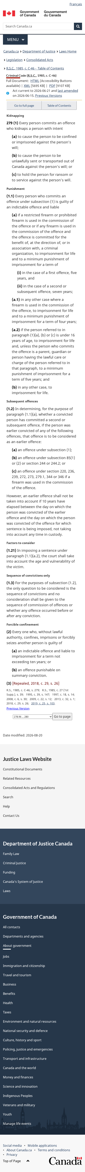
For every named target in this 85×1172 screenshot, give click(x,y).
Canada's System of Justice (23, 881)
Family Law (11, 854)
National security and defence (25, 1031)
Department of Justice (39, 51)
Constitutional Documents (22, 769)
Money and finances (18, 1077)
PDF (52, 86)
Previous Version (18, 708)
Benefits (9, 993)
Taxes (7, 1012)
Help (6, 806)
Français (76, 4)
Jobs (6, 956)
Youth (7, 1114)
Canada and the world (19, 1068)
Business (9, 984)
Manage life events (17, 1123)
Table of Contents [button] (59, 105)
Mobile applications (42, 1145)
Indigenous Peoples (18, 1096)
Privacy (12, 1154)
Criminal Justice (14, 863)
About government (17, 945)
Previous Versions (48, 95)
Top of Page (12, 1161)
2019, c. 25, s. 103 (43, 703)
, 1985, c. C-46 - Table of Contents (35, 68)
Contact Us (11, 815)
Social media (12, 1145)
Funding (9, 872)
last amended (68, 90)
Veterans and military (19, 1105)
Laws (6, 891)
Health (8, 1003)
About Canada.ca (19, 1150)
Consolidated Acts (39, 60)
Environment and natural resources (29, 1021)
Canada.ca (11, 51)
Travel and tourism (17, 975)
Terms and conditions (54, 1150)
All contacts (11, 927)
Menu (13, 39)
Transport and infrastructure (24, 1058)
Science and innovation (20, 1086)
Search (8, 797)
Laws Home (67, 51)
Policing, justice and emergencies (28, 1049)
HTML (34, 81)
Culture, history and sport (22, 1040)
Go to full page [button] (24, 105)
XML (27, 86)
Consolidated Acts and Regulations (29, 788)
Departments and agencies (23, 936)
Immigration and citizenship (24, 966)
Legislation (14, 60)
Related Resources (17, 778)
